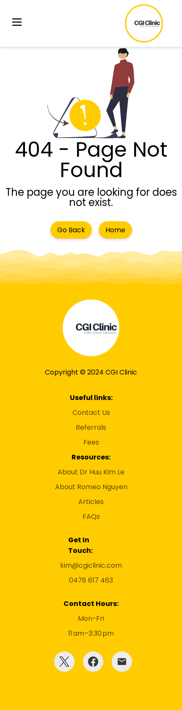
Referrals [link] (91, 427)
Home (115, 230)
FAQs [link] (91, 516)
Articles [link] (91, 502)
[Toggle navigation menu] (17, 23)
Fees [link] (91, 442)
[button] (17, 23)
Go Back (71, 230)
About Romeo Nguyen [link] (91, 487)
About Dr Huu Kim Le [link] (91, 472)
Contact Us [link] (91, 412)
